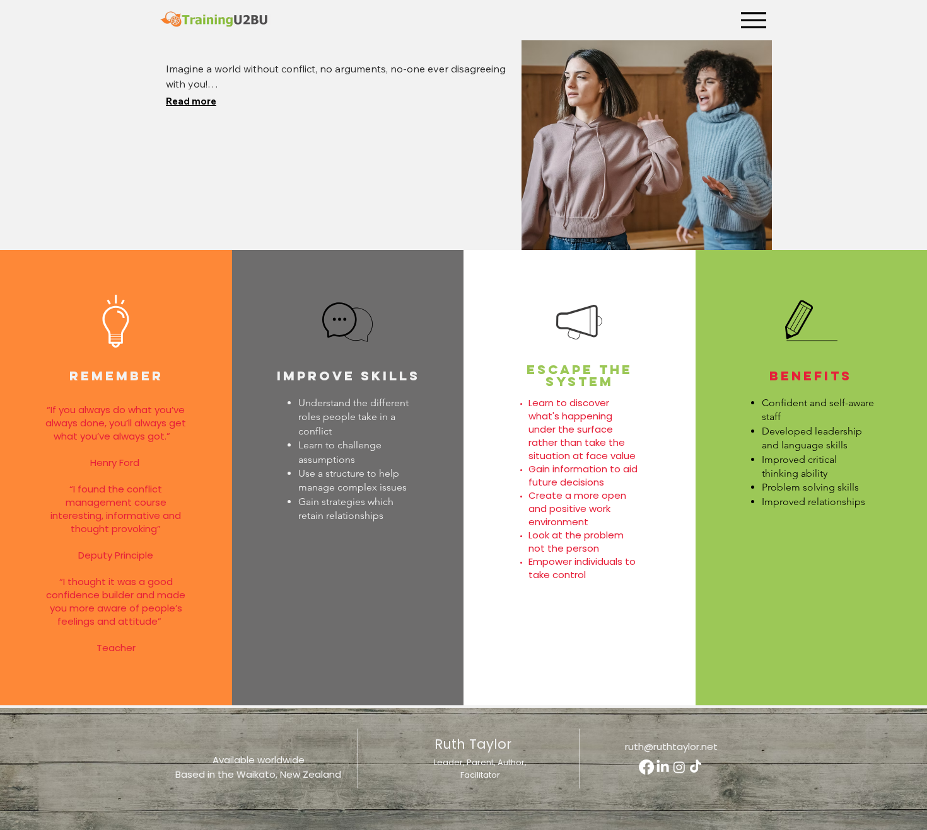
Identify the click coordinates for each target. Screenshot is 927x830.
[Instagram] (679, 767)
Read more (191, 101)
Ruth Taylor (472, 744)
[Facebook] (646, 767)
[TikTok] (695, 767)
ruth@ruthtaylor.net (671, 746)
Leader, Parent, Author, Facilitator (480, 768)
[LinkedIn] (662, 767)
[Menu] (753, 20)
